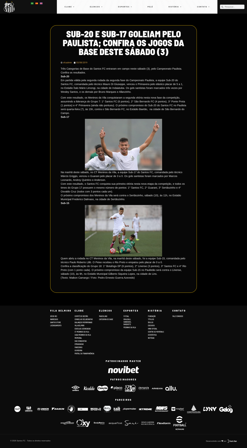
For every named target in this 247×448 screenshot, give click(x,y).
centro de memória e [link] (156, 332)
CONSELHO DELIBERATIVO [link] (84, 319)
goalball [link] (127, 319)
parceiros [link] (78, 347)
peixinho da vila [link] (129, 327)
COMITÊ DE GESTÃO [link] (81, 316)
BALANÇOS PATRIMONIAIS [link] (83, 322)
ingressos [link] (54, 319)
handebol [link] (127, 322)
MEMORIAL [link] (78, 338)
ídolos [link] (150, 322)
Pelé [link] (150, 7)
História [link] (174, 7)
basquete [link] (127, 324)
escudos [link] (151, 325)
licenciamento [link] (55, 325)
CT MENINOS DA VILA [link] (82, 332)
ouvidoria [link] (78, 350)
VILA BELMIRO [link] (79, 325)
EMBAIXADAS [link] (79, 344)
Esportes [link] (124, 7)
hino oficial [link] (152, 329)
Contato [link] (202, 7)
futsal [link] (126, 316)
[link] (10, 7)
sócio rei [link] (53, 316)
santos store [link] (55, 322)
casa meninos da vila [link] (83, 335)
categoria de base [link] (106, 319)
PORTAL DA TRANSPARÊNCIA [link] (84, 353)
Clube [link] (68, 7)
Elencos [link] (95, 7)
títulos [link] (151, 319)
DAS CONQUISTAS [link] (81, 341)
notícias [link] (151, 338)
